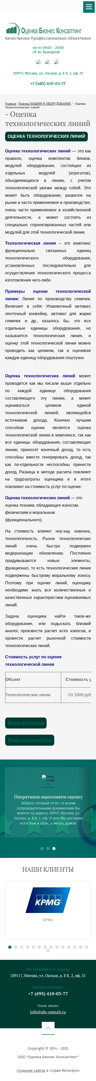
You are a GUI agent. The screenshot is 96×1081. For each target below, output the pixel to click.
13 (80, 947)
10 (63, 947)
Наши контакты (26, 723)
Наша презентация (30, 740)
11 (68, 947)
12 (74, 947)
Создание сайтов (31, 1070)
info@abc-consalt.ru (48, 1011)
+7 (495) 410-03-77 (48, 83)
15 (48, 950)
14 (86, 947)
